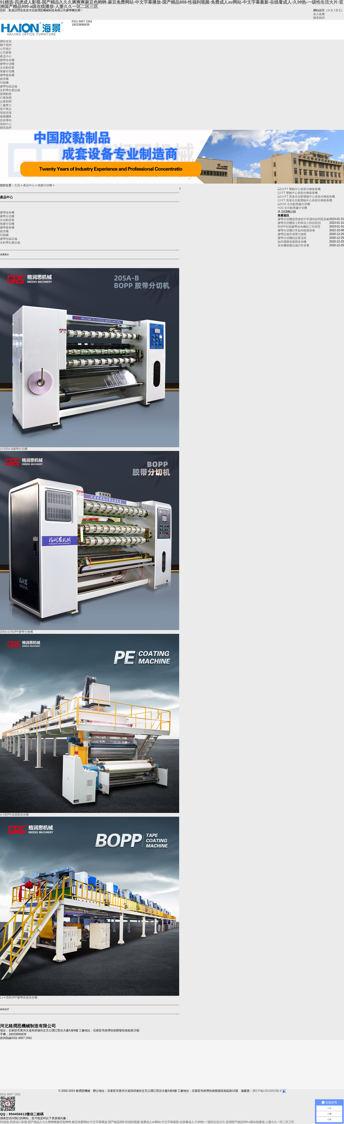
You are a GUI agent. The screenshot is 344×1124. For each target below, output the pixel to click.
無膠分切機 (7, 71)
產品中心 (5, 56)
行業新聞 (5, 97)
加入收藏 (319, 14)
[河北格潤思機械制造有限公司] (36, 28)
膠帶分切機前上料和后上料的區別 (299, 222)
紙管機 (4, 78)
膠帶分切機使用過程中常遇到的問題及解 (303, 219)
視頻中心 (5, 124)
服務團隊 (5, 116)
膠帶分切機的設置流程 (292, 237)
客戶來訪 (5, 109)
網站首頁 (5, 41)
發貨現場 (5, 112)
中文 (330, 10)
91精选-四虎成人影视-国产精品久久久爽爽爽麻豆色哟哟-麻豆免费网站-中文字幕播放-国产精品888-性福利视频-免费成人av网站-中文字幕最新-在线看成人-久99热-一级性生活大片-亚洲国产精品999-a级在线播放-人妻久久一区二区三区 (147, 1121)
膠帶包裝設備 (8, 86)
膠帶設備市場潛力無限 (292, 234)
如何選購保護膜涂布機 (292, 241)
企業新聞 (5, 101)
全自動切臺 (7, 67)
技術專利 (5, 120)
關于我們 (5, 45)
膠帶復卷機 (7, 75)
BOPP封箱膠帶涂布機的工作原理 (299, 226)
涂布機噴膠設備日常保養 (293, 245)
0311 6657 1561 (10, 1094)
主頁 (17, 185)
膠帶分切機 (7, 63)
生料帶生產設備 (10, 90)
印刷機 (4, 82)
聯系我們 (319, 17)
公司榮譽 (5, 52)
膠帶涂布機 (7, 60)
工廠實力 (5, 105)
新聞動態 (5, 93)
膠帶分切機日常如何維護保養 (296, 230)
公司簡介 (5, 48)
